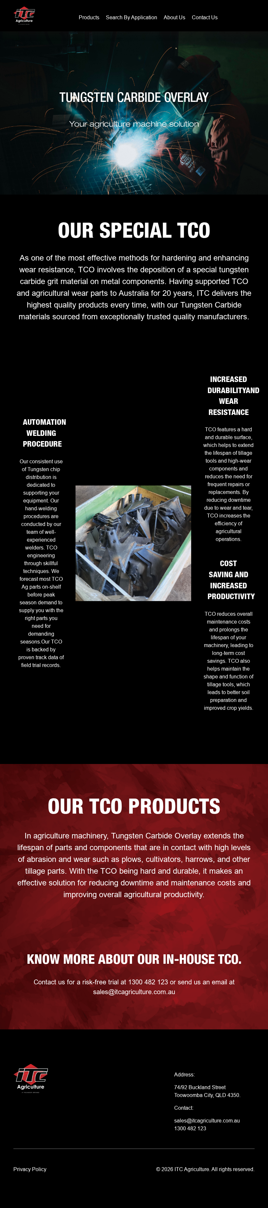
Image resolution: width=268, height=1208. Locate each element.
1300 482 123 (190, 1128)
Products (89, 17)
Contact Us (205, 17)
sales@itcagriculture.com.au (134, 991)
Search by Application (131, 17)
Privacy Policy (29, 1169)
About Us (174, 17)
